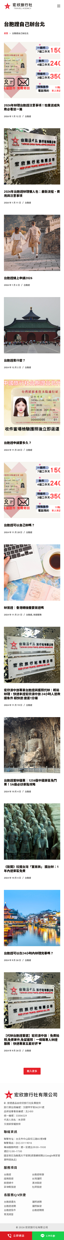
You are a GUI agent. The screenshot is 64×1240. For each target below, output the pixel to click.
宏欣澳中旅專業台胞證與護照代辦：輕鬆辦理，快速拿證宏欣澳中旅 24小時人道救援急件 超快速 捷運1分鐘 (32, 694)
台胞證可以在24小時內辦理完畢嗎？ (28, 953)
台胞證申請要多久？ (18, 442)
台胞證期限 (38, 1210)
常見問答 (8, 1214)
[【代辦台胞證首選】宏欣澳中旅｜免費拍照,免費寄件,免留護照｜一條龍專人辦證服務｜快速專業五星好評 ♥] (32, 1000)
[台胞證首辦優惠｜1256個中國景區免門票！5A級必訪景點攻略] (32, 745)
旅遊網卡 (8, 1183)
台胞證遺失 (10, 1201)
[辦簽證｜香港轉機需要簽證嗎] (32, 572)
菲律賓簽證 (10, 1187)
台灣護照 (37, 1178)
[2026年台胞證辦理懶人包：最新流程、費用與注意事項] (32, 156)
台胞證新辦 (38, 1174)
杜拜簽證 (37, 1187)
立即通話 (18, 1235)
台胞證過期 (10, 1206)
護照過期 (37, 1201)
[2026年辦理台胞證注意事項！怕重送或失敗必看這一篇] (32, 70)
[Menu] (58, 6)
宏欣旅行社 (22, 4)
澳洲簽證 (37, 1183)
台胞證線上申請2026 (18, 278)
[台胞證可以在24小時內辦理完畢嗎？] (32, 918)
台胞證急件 (10, 1210)
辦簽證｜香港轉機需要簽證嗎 (24, 607)
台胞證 (28, 116)
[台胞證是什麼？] (32, 325)
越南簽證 (8, 1178)
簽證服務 (37, 615)
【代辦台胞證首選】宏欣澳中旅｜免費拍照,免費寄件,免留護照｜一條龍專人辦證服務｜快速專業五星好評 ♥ (31, 1039)
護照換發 (37, 1206)
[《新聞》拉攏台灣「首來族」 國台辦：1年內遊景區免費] (32, 831)
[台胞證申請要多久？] (32, 407)
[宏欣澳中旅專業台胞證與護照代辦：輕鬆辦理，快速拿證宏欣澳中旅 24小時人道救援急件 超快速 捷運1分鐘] (32, 655)
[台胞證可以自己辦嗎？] (32, 490)
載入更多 (32, 1071)
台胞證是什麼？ (14, 360)
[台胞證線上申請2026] (32, 243)
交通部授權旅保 (12, 1124)
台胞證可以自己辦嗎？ (19, 525)
